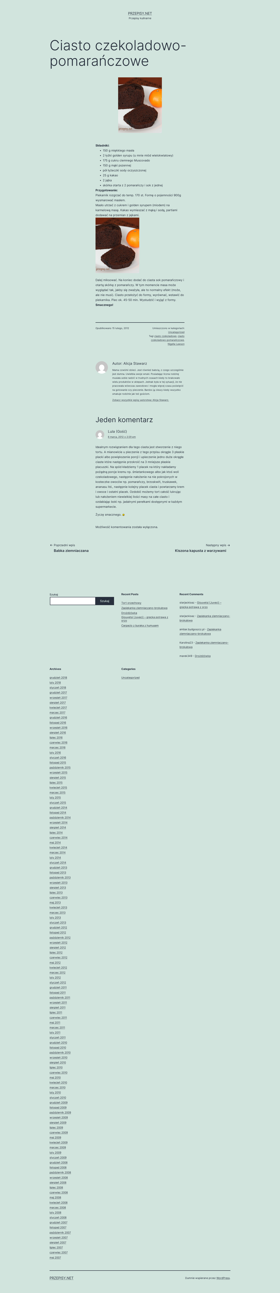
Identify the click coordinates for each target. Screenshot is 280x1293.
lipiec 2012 (56, 952)
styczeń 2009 (58, 1157)
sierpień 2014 (58, 827)
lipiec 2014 (56, 832)
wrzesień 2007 (59, 1237)
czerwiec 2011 (58, 1017)
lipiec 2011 (56, 1012)
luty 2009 (55, 1152)
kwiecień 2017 (58, 707)
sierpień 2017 (58, 702)
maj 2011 (55, 1022)
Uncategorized (176, 332)
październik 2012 (60, 937)
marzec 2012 (57, 972)
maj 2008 (55, 1197)
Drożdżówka (129, 612)
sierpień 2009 (58, 1122)
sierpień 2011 (57, 1007)
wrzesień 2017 (58, 697)
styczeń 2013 (58, 922)
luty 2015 (55, 797)
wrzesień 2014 (59, 822)
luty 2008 (55, 1212)
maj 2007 (55, 1257)
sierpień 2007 (58, 1242)
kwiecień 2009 (59, 1142)
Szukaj (54, 594)
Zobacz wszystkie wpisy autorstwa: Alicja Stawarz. (140, 399)
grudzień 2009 (59, 1102)
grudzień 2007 (58, 1222)
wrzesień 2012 (58, 942)
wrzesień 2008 (59, 1177)
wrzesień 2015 (58, 772)
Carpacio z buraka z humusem (140, 625)
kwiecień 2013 (58, 907)
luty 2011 (55, 1032)
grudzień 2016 (58, 717)
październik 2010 (60, 1052)
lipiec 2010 (56, 1067)
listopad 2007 (58, 1227)
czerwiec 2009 (59, 1132)
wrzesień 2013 (58, 882)
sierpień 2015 (58, 777)
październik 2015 (60, 767)
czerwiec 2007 (59, 1252)
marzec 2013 (57, 912)
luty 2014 (55, 857)
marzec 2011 (57, 1027)
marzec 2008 (58, 1207)
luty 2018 (55, 682)
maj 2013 (55, 902)
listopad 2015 (58, 762)
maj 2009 (55, 1137)
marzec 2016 (57, 747)
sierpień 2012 (58, 947)
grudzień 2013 (58, 867)
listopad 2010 (58, 1047)
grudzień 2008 (59, 1162)
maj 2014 (55, 842)
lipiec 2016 (56, 737)
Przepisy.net (140, 13)
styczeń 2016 (58, 757)
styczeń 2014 (58, 862)
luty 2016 (55, 752)
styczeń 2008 (58, 1217)
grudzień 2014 (58, 807)
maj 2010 (55, 1077)
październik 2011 (60, 997)
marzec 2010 (57, 1087)
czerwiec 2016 (58, 742)
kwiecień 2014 (58, 847)
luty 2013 (55, 917)
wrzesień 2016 (58, 727)
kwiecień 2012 (58, 967)
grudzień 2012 (58, 927)
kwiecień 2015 (58, 787)
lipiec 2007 (56, 1247)
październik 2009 (60, 1112)
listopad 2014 (58, 812)
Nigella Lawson (176, 343)
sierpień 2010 (58, 1062)
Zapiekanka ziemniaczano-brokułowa (144, 608)
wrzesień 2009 (59, 1117)
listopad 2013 (58, 872)
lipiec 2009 (56, 1127)
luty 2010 (55, 1092)
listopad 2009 (58, 1107)
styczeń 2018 (58, 687)
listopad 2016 (58, 722)
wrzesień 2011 (58, 1002)
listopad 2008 (58, 1167)
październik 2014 (60, 817)
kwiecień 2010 (58, 1082)
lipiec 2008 (56, 1187)
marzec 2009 (58, 1147)
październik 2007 (60, 1232)
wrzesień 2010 (58, 1057)
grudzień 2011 (58, 987)
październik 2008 (60, 1172)
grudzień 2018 (58, 677)
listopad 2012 (58, 932)
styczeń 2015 (58, 802)
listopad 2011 (58, 992)
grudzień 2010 (58, 1042)
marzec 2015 (57, 792)
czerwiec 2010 (58, 1072)
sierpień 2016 (58, 732)
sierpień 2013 (58, 887)
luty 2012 (55, 977)
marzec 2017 (57, 712)
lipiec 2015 (56, 782)
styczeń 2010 (58, 1097)
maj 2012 (55, 962)
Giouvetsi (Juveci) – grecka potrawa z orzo (144, 619)
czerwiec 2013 (58, 897)
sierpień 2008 (58, 1182)
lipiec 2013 (56, 892)
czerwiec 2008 (59, 1192)
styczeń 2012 (58, 982)
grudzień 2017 (58, 692)
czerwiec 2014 (59, 837)
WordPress (223, 1278)
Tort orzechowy (131, 602)
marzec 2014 (58, 852)
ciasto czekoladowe (165, 336)
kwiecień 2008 (59, 1202)
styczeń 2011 (58, 1037)
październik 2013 (60, 877)
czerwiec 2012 (58, 957)
